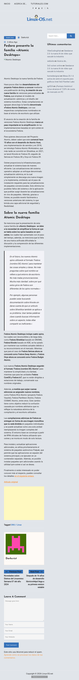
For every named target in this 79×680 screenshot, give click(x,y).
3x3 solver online (54, 65)
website (50, 61)
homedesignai (53, 76)
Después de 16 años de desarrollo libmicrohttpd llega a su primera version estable (35, 581)
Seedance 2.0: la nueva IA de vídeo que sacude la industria (60, 54)
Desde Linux (10, 37)
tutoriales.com (39, 4)
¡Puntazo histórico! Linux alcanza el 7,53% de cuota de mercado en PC (61, 89)
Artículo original (11, 482)
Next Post (34, 571)
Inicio (7, 4)
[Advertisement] (24, 503)
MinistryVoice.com (42, 676)
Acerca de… (20, 4)
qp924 (50, 86)
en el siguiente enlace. (24, 476)
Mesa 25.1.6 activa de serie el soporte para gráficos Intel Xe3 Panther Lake (60, 79)
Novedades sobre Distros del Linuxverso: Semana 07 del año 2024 (14, 580)
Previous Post (15, 571)
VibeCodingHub (54, 51)
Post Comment (11, 645)
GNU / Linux (16, 525)
